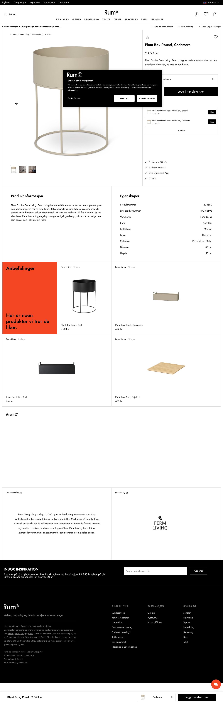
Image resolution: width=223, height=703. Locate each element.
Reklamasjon (118, 637)
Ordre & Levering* (121, 632)
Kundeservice (118, 613)
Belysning (188, 617)
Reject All (124, 98)
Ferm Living (206, 217)
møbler (11, 629)
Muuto (10, 633)
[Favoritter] (206, 14)
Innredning (188, 627)
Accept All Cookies (147, 98)
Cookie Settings (74, 98)
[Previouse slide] (16, 104)
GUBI (17, 633)
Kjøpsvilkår (117, 622)
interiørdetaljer (34, 629)
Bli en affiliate (154, 622)
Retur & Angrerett (120, 617)
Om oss (151, 613)
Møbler (187, 613)
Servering (188, 632)
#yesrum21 (152, 617)
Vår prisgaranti (119, 642)
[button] (212, 2)
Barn (185, 637)
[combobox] (211, 2)
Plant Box (207, 223)
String (23, 633)
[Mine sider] (197, 14)
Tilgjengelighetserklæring (124, 647)
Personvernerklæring (122, 627)
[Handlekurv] (215, 14)
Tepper (186, 622)
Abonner (198, 570)
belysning (20, 629)
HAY (31, 633)
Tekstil (186, 642)
